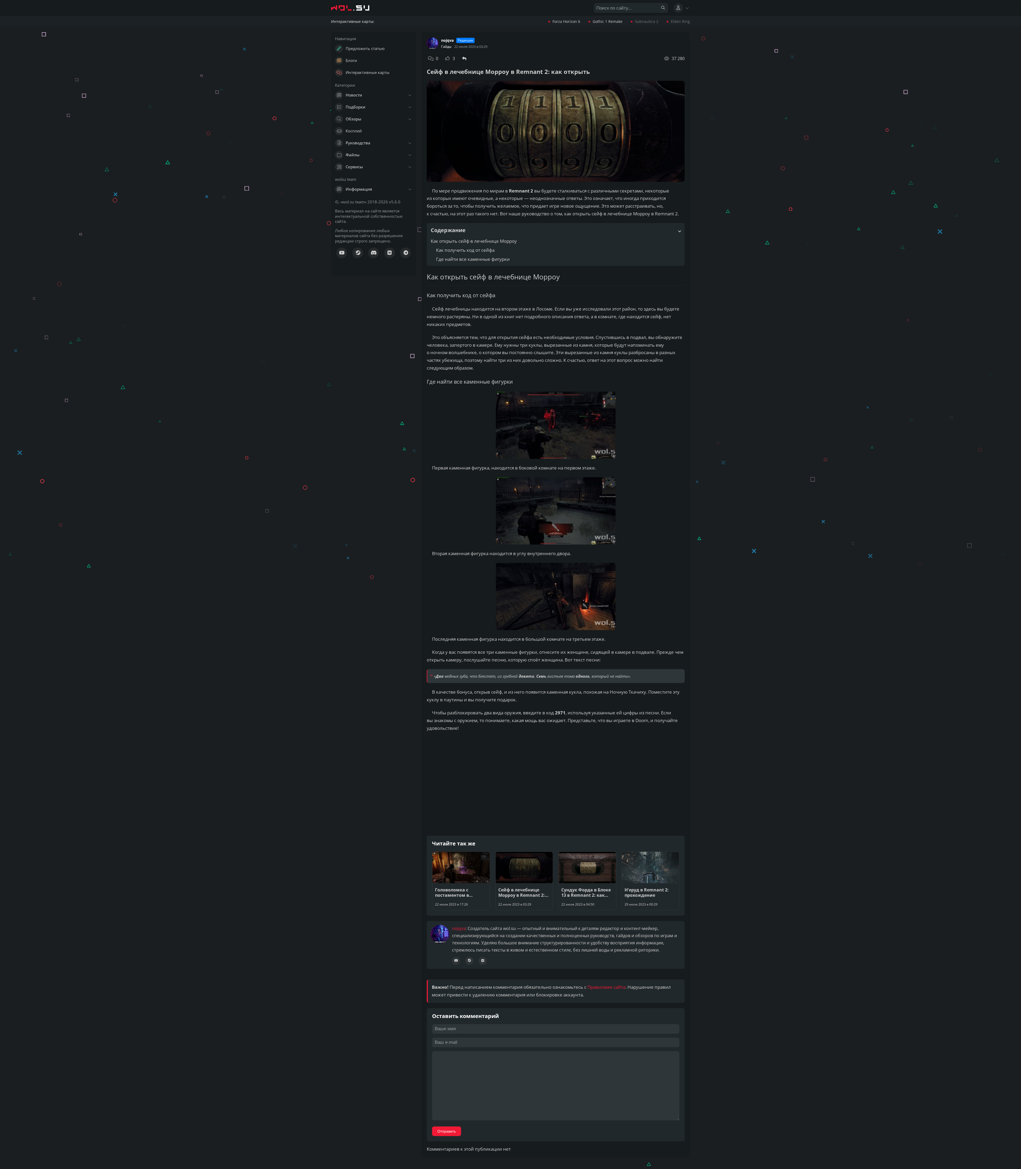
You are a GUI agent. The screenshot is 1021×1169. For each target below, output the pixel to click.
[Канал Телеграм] (405, 253)
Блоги (351, 60)
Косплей (354, 130)
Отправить (446, 1131)
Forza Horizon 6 (566, 21)
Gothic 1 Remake (607, 21)
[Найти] (663, 8)
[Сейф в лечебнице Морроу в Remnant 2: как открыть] (524, 881)
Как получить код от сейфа (465, 250)
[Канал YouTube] (341, 253)
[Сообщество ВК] (389, 253)
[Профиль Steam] (469, 960)
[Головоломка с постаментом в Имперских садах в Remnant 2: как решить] (461, 881)
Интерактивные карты (368, 72)
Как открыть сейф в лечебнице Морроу (474, 241)
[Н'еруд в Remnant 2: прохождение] (650, 881)
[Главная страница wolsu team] (355, 8)
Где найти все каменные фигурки (473, 259)
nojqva (447, 40)
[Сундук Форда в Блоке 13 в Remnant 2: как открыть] (587, 881)
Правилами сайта (606, 987)
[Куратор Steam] (357, 253)
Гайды (446, 46)
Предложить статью (365, 48)
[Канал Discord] (373, 253)
